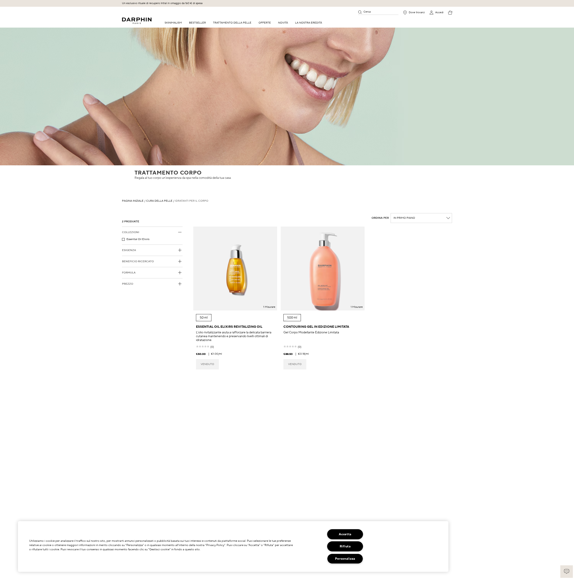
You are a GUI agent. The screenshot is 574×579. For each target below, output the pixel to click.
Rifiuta (345, 546)
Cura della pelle (159, 201)
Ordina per (380, 218)
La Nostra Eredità (308, 22)
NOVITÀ (283, 22)
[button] (566, 571)
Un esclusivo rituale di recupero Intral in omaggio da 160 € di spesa (162, 3)
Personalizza (345, 559)
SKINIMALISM (173, 22)
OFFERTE (265, 22)
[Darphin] (137, 20)
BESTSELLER (197, 22)
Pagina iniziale (133, 201)
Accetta (345, 534)
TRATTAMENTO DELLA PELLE (232, 22)
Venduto (207, 364)
